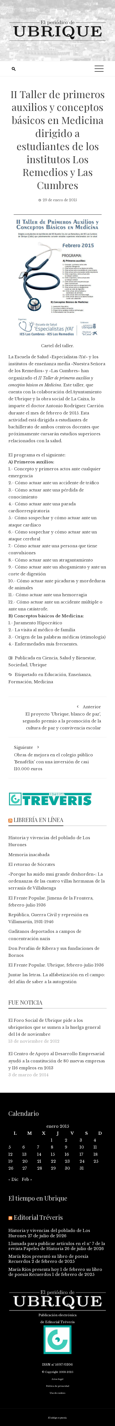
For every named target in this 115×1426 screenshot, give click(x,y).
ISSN (46, 1365)
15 (53, 1154)
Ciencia (50, 657)
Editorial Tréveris (38, 1217)
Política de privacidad (57, 1386)
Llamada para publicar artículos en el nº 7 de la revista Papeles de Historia (56, 1246)
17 (81, 1154)
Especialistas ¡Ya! (69, 356)
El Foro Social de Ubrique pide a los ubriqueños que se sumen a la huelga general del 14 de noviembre (54, 1027)
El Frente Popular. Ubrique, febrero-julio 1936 (56, 965)
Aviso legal (57, 1379)
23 (67, 1161)
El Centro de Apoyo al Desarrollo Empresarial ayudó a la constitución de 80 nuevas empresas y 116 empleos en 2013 (56, 1060)
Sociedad (17, 664)
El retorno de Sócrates (31, 864)
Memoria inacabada (28, 854)
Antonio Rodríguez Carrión (75, 405)
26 (10, 1168)
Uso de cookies (57, 1393)
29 (53, 1168)
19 (10, 1161)
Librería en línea (38, 819)
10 (82, 1147)
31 (82, 1168)
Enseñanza (79, 674)
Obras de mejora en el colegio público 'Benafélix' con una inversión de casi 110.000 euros (53, 758)
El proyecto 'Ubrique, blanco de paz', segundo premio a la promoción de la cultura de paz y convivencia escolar (62, 717)
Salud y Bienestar (77, 657)
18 (96, 1154)
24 (82, 1161)
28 (39, 1168)
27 (24, 1168)
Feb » (27, 1179)
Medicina (43, 681)
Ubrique (38, 664)
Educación (55, 674)
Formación (20, 681)
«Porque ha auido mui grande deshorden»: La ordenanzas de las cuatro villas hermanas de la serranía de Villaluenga (56, 881)
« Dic (13, 1179)
